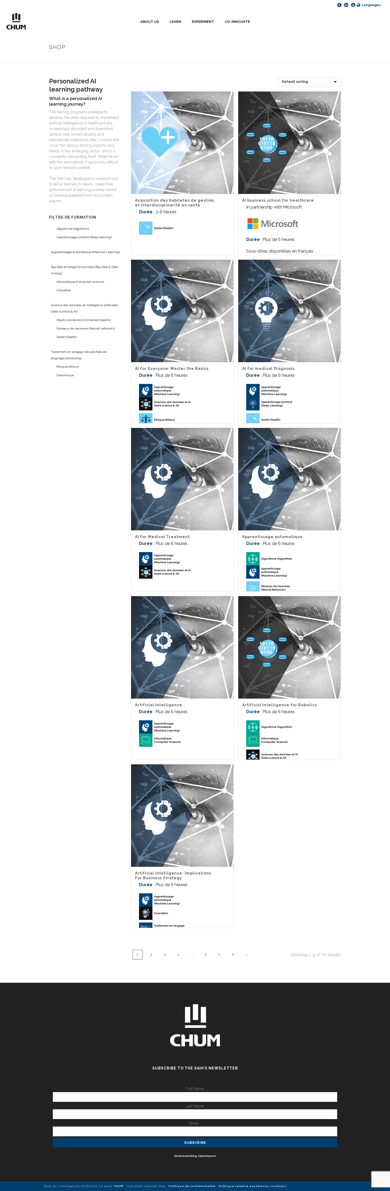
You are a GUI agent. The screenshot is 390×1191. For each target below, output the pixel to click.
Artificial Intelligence (158, 705)
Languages (371, 5)
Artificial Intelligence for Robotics (279, 705)
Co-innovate (237, 22)
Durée (146, 211)
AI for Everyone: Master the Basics (172, 368)
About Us (149, 22)
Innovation (64, 290)
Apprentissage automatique (272, 537)
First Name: (195, 1089)
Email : (195, 1123)
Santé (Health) (67, 337)
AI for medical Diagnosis (268, 368)
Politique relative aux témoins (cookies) (252, 1186)
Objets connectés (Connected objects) (84, 320)
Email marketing (185, 1155)
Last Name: (195, 1106)
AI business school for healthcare (278, 200)
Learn (175, 22)
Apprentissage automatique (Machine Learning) (85, 252)
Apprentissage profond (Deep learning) (84, 237)
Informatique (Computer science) (80, 282)
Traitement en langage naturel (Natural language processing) (79, 355)
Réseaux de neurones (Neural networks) (86, 328)
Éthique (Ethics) (68, 367)
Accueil (317, 58)
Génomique (65, 375)
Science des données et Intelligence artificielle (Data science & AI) (84, 308)
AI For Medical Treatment (162, 537)
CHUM (118, 1186)
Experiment (203, 22)
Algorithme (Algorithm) (73, 229)
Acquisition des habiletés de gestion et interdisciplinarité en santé (174, 202)
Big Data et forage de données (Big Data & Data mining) (84, 270)
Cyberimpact (207, 1155)
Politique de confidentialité (192, 1186)
